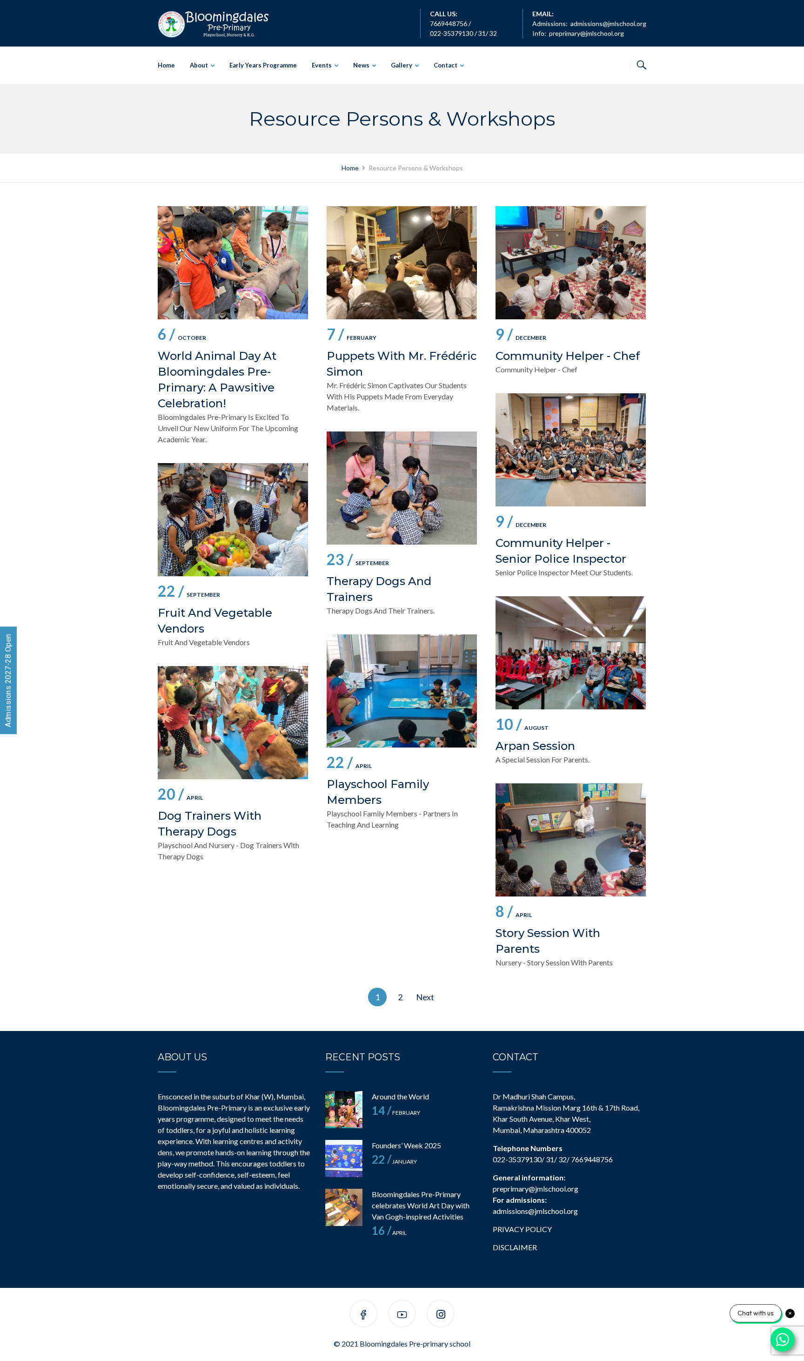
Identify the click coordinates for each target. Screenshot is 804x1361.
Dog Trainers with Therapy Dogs (209, 823)
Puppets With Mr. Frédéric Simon (402, 363)
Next (425, 997)
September (358, 561)
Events (322, 65)
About (199, 65)
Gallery (401, 65)
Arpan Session (535, 746)
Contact (445, 65)
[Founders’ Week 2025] (343, 1158)
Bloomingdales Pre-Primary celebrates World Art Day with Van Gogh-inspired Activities (420, 1205)
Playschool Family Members (378, 792)
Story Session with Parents (548, 941)
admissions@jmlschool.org (608, 23)
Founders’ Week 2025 (406, 1145)
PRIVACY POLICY (522, 1229)
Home (166, 65)
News (361, 65)
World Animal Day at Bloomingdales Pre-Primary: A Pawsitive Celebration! (217, 379)
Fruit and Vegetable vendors (215, 620)
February (351, 336)
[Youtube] (402, 1315)
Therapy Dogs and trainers (379, 589)
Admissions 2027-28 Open (8, 681)
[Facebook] (363, 1315)
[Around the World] (343, 1109)
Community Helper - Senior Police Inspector (561, 551)
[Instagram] (440, 1315)
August (522, 726)
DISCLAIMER (515, 1247)
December (521, 336)
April (349, 764)
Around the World (400, 1096)
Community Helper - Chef (568, 356)
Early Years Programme (263, 65)
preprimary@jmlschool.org (586, 33)
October (182, 336)
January (394, 1161)
